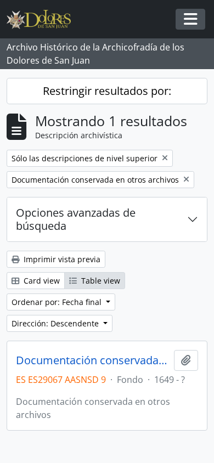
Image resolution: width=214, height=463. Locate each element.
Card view (40, 280)
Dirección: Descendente (56, 323)
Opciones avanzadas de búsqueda (76, 219)
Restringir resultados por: (107, 90)
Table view (99, 280)
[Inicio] (43, 19)
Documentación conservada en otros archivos (93, 360)
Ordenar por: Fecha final (58, 302)
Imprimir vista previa (60, 259)
